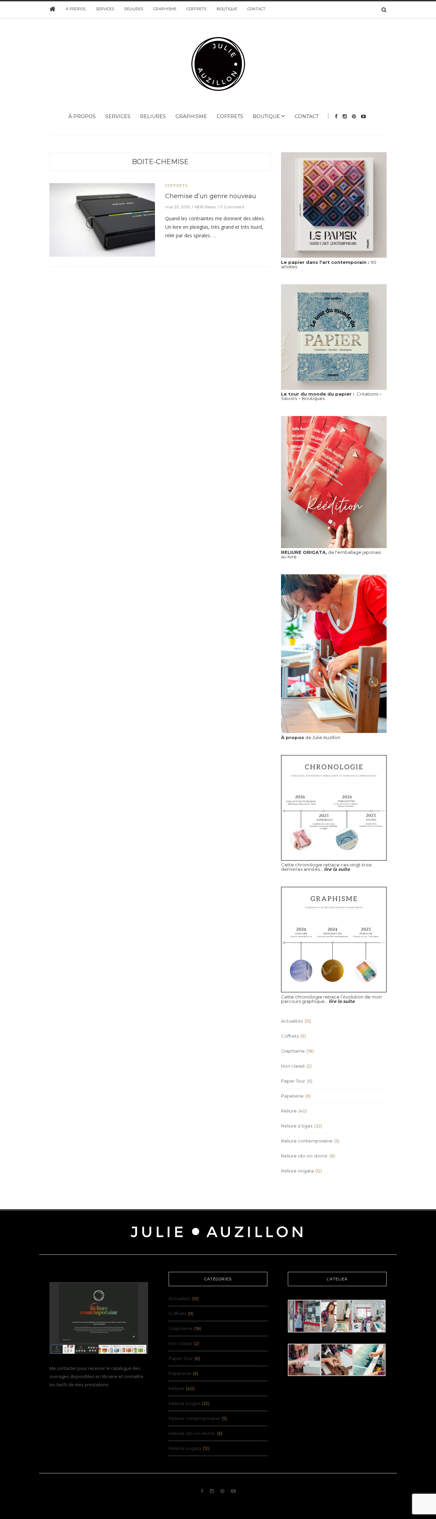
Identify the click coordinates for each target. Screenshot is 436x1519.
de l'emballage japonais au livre (331, 554)
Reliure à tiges (296, 1126)
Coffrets (196, 8)
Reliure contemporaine (306, 1141)
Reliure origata (297, 1170)
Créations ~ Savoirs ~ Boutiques (331, 396)
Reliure (289, 1111)
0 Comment (232, 206)
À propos (75, 8)
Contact (256, 8)
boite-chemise (160, 162)
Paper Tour (293, 1081)
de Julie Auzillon (310, 737)
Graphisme (164, 8)
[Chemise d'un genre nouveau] (102, 219)
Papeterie (292, 1096)
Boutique (227, 8)
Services (105, 8)
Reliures (133, 8)
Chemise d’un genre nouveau (210, 196)
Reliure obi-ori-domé (304, 1155)
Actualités (292, 1021)
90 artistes (328, 264)
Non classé (293, 1066)
